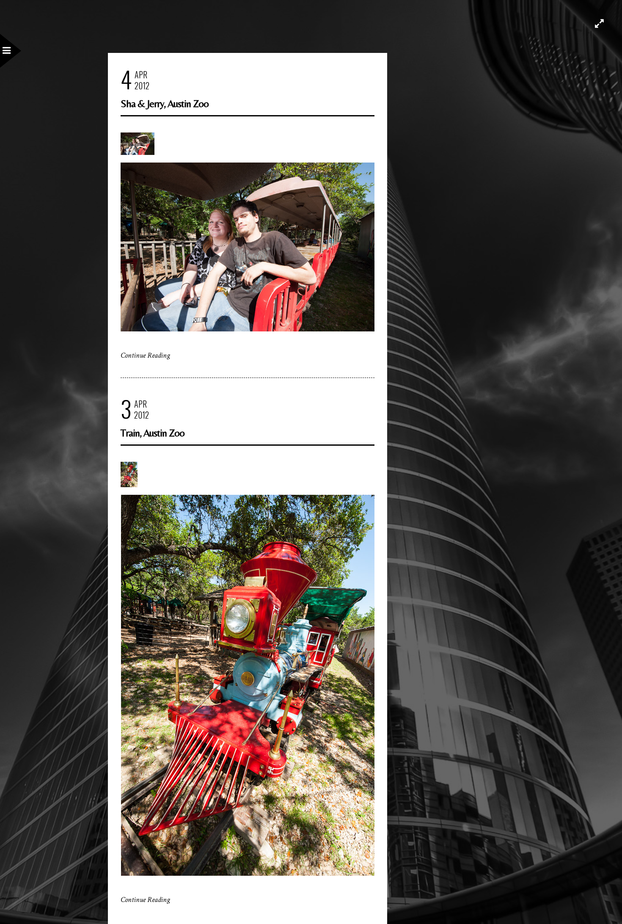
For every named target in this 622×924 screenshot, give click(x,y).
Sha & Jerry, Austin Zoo (165, 103)
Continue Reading (145, 355)
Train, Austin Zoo (152, 433)
